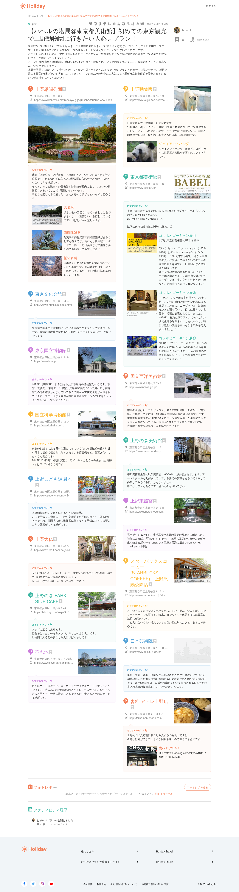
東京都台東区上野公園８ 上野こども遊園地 (59, 491)
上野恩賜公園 (48, 89)
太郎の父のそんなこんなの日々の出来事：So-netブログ (102, 495)
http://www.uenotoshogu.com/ (146, 511)
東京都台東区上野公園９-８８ (146, 507)
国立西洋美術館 (146, 376)
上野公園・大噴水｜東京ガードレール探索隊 (51, 219)
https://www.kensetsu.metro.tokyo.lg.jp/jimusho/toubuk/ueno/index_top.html (78, 100)
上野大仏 (44, 539)
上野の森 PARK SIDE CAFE (50, 598)
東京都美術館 (143, 176)
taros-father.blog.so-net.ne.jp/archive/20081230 (105, 498)
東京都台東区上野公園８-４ (50, 608)
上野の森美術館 (146, 440)
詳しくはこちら (164, 794)
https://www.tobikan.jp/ (142, 188)
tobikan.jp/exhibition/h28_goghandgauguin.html (154, 251)
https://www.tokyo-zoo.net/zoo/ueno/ (150, 100)
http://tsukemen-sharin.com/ (145, 718)
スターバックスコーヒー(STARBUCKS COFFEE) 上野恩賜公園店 (149, 572)
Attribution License (156, 313)
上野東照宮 (141, 500)
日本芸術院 (141, 640)
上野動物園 (141, 89)
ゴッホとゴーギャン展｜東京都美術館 (144, 248)
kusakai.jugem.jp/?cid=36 (145, 353)
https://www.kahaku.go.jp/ (49, 425)
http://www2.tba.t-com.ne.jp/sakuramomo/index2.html (65, 550)
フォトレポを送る (197, 787)
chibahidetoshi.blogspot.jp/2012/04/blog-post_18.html (203, 581)
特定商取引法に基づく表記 (155, 884)
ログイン (211, 5)
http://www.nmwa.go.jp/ (143, 387)
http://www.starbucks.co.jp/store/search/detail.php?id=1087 (164, 595)
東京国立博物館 (50, 350)
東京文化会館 (48, 293)
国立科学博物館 (50, 414)
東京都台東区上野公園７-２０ (51, 421)
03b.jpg (82, 612)
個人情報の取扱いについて (123, 884)
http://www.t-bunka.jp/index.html (53, 305)
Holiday (32, 6)
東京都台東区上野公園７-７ (145, 383)
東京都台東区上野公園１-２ (145, 447)
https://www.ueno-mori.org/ (145, 451)
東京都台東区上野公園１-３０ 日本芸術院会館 (156, 648)
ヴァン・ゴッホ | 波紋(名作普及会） (143, 350)
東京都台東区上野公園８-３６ (146, 184)
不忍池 (42, 651)
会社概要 (87, 884)
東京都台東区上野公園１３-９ (51, 357)
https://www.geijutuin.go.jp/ (145, 652)
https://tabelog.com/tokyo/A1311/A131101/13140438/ (65, 612)
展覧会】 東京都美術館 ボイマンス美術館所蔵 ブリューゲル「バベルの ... (205, 193)
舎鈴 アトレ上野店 (149, 701)
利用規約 (101, 884)
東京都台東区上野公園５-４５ (51, 301)
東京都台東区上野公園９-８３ (146, 96)
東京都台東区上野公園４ (48, 96)
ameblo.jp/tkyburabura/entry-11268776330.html (59, 223)
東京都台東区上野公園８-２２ (146, 591)
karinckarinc (132, 315)
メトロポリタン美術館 (136, 312)
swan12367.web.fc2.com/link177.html (101, 615)
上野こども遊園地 (53, 478)
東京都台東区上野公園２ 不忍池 (53, 659)
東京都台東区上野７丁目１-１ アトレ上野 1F (155, 714)
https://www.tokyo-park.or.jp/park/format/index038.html (66, 662)
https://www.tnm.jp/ (45, 361)
